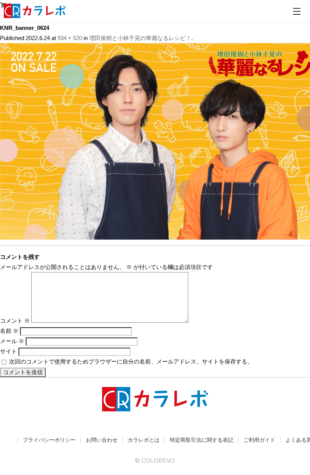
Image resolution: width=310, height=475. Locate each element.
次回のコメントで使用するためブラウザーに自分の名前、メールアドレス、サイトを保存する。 (131, 361)
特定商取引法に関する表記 (201, 440)
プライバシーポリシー (49, 440)
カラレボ (35, 11)
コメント (15, 320)
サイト (8, 351)
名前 (9, 331)
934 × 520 (69, 38)
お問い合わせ (102, 440)
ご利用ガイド (259, 440)
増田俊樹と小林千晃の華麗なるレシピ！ (140, 38)
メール (12, 341)
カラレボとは (144, 440)
